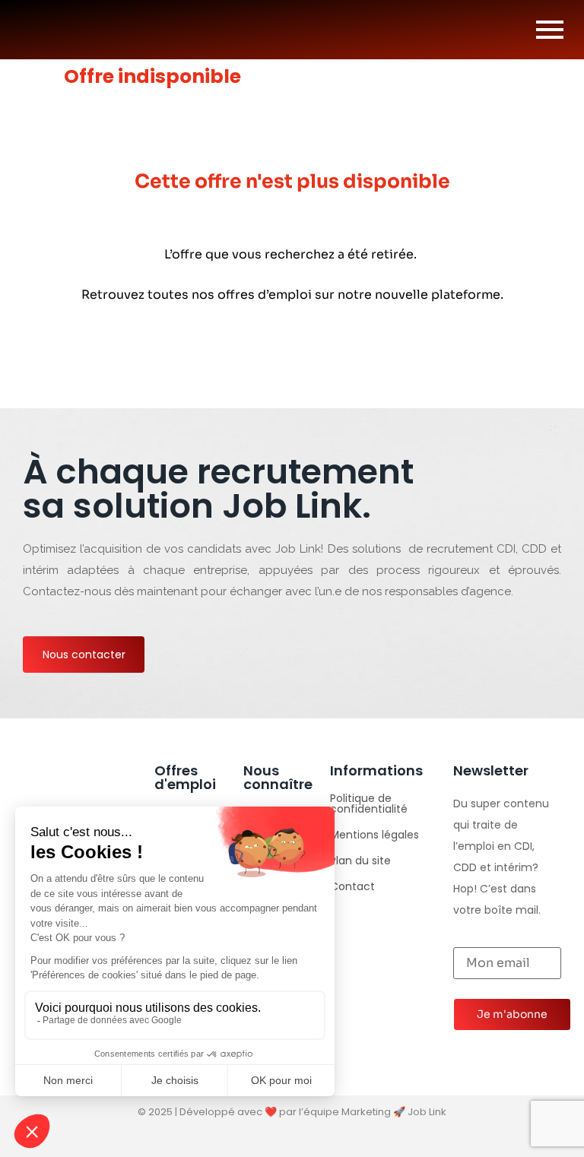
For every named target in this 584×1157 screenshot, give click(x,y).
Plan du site (360, 860)
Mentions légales (374, 834)
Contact (352, 886)
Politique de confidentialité (369, 803)
